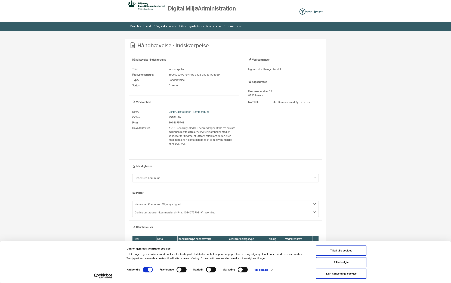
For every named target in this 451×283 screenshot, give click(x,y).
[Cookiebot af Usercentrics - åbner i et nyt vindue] (103, 276)
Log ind (319, 12)
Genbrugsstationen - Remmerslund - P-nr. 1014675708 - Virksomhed (175, 212)
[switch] (182, 269)
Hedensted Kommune (147, 178)
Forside (147, 26)
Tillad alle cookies (341, 250)
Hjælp (309, 11)
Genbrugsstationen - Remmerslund (201, 26)
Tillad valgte (341, 262)
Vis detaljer (261, 269)
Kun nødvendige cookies (341, 273)
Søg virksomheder (167, 26)
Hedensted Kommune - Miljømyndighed (158, 204)
